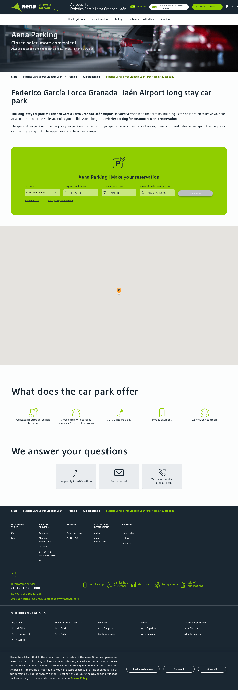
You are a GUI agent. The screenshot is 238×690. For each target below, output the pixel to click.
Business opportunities (195, 622)
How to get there (76, 19)
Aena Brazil (60, 628)
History (125, 538)
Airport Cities (18, 628)
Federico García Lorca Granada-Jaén (42, 76)
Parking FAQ (73, 538)
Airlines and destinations (141, 19)
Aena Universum (149, 634)
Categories (44, 533)
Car (13, 533)
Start (14, 76)
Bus (13, 538)
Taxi (13, 543)
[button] (65, 7)
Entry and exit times (113, 186)
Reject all (179, 669)
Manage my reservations (60, 200)
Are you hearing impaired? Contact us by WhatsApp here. (45, 598)
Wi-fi (41, 560)
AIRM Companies (192, 634)
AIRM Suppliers (19, 639)
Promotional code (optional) (155, 186)
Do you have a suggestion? (26, 593)
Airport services (100, 19)
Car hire (43, 546)
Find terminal (32, 200)
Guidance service (106, 634)
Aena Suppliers (148, 628)
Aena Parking (61, 634)
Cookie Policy (79, 678)
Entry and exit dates (74, 186)
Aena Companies (106, 628)
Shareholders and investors (68, 622)
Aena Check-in (191, 628)
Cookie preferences (143, 669)
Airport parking (91, 76)
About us (165, 19)
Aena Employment (21, 634)
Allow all (212, 669)
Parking (118, 19)
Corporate (103, 622)
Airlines (98, 533)
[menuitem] (77, 19)
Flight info (17, 622)
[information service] (45, 576)
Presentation (128, 533)
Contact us (127, 543)
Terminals (30, 186)
